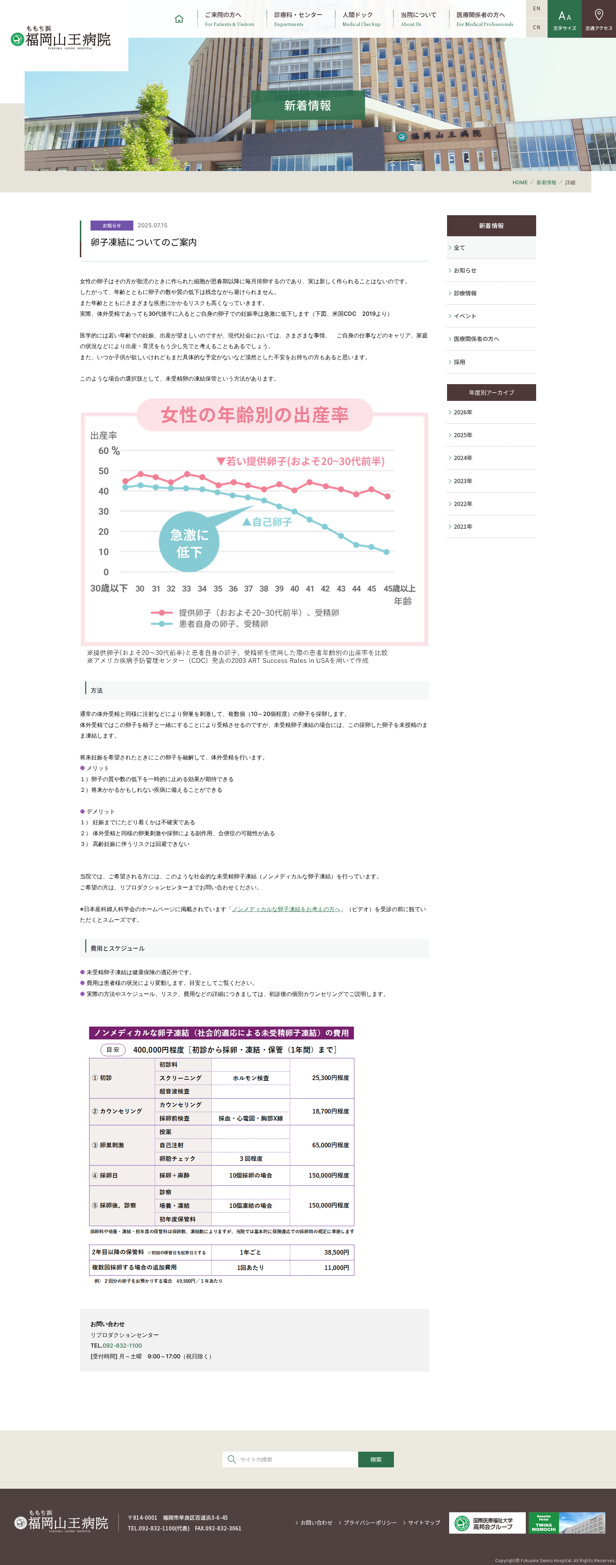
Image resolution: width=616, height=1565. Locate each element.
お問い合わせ (317, 1522)
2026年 (463, 412)
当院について (419, 19)
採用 (459, 361)
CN (537, 28)
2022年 (463, 503)
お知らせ (465, 270)
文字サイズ (564, 28)
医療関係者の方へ (485, 19)
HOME (520, 182)
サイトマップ (424, 1522)
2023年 (463, 480)
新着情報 (546, 182)
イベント (465, 315)
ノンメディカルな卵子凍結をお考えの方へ (286, 909)
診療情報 (465, 293)
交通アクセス (599, 28)
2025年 (463, 434)
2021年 (463, 526)
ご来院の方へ (229, 19)
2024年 (463, 457)
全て (459, 247)
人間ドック (362, 19)
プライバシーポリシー (370, 1522)
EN (537, 9)
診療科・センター (298, 19)
